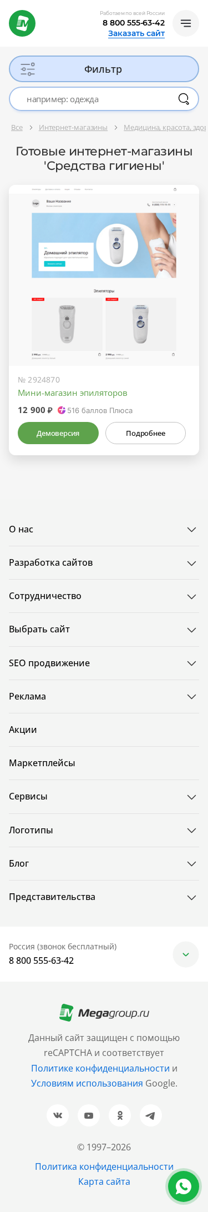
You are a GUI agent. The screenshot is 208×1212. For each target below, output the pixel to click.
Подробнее (145, 433)
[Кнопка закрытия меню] (199, 9)
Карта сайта (104, 1181)
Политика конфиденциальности (104, 1166)
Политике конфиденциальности (100, 1068)
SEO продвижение (49, 663)
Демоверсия (58, 433)
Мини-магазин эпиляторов (73, 392)
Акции (23, 729)
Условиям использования (88, 1083)
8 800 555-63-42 (134, 23)
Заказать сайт (136, 33)
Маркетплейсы (42, 763)
